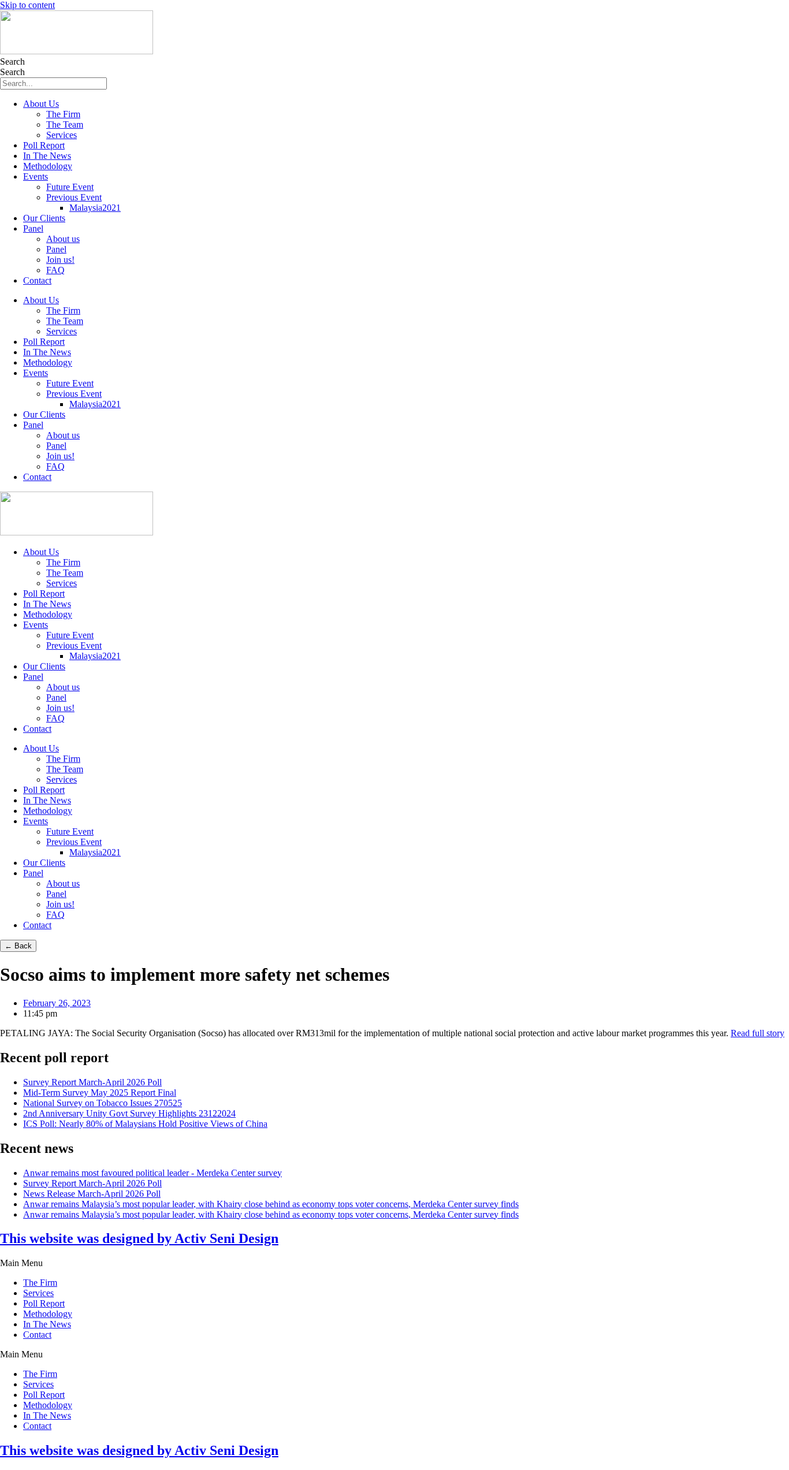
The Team (64, 124)
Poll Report (44, 145)
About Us (41, 104)
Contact (37, 280)
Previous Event (74, 197)
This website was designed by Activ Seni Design (139, 1238)
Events (35, 176)
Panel (33, 228)
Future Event (70, 187)
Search (12, 61)
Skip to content (27, 5)
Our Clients (44, 218)
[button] (394, 1263)
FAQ (55, 270)
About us (63, 239)
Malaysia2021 (95, 208)
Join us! (60, 260)
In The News (47, 156)
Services (61, 135)
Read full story (757, 1033)
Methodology (47, 166)
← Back (18, 945)
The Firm (63, 114)
